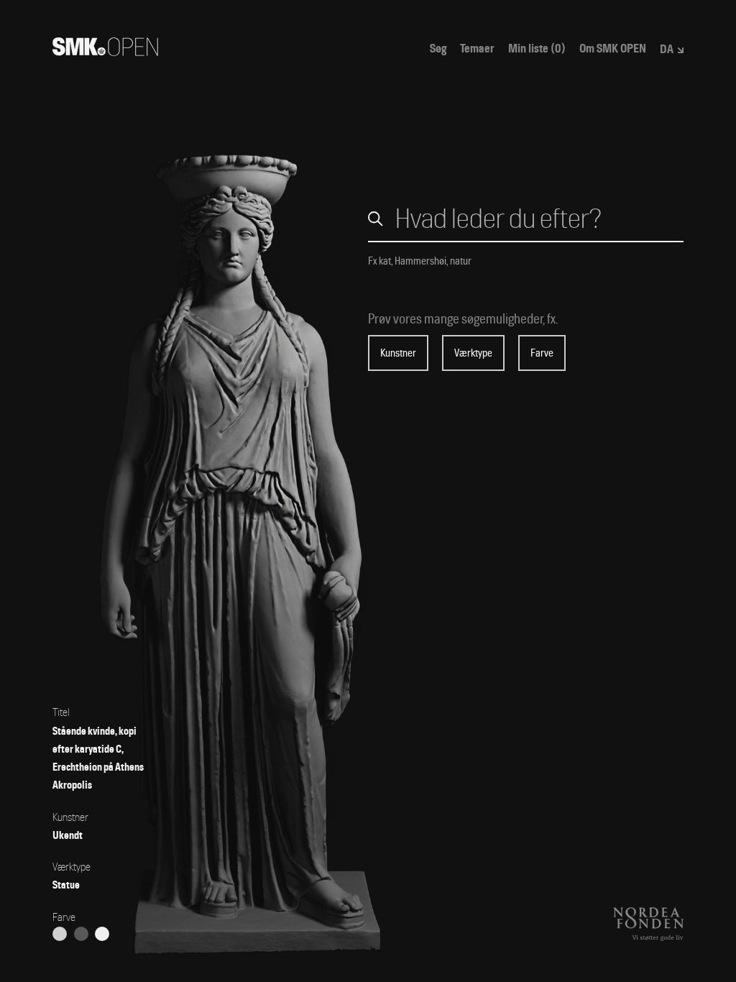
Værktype (473, 353)
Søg (438, 48)
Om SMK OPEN (612, 48)
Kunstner (398, 353)
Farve (541, 353)
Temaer (477, 48)
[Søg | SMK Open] (105, 51)
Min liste (537, 48)
